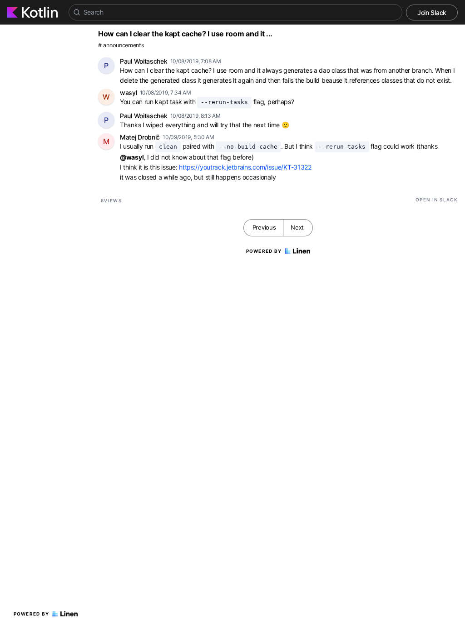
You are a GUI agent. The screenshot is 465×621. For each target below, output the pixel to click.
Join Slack (431, 12)
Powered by (31, 613)
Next (297, 227)
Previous (264, 227)
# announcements (121, 45)
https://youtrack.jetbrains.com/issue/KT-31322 (245, 167)
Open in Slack (437, 199)
